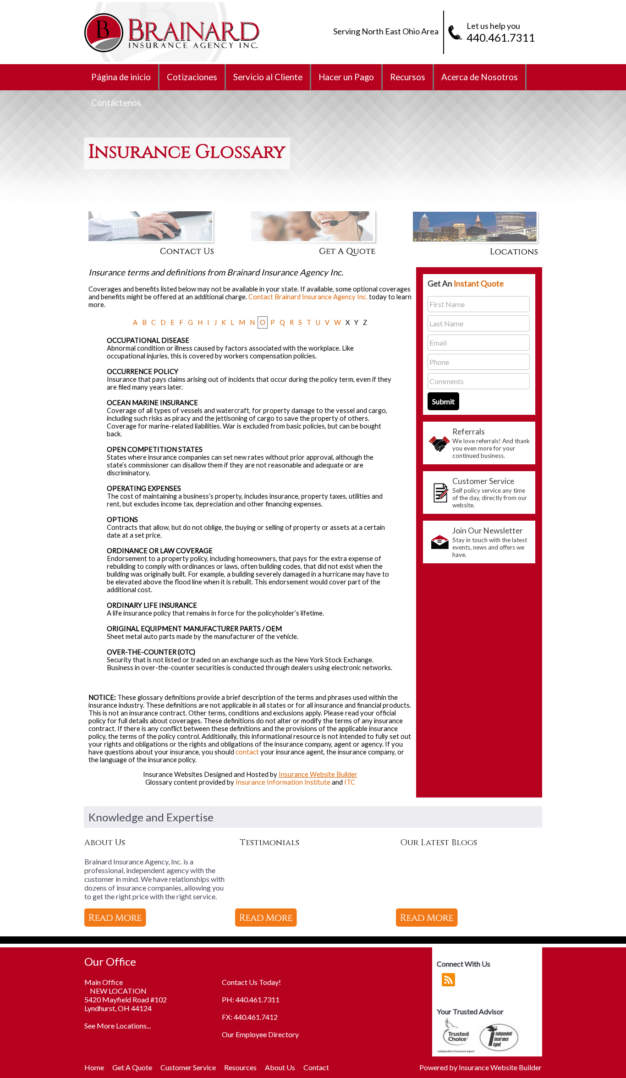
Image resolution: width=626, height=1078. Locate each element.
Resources (240, 1067)
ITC (349, 782)
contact (247, 752)
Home (94, 1067)
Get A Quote (132, 1067)
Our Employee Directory (260, 1034)
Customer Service (188, 1067)
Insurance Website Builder (318, 774)
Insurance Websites (173, 774)
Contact (316, 1067)
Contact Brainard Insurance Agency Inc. (308, 297)
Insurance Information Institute (283, 782)
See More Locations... (117, 1025)
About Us (280, 1067)
